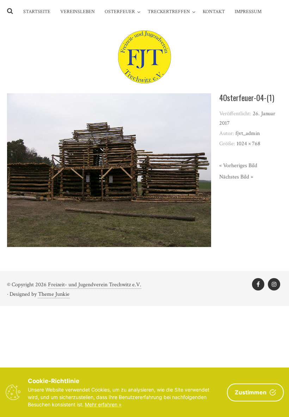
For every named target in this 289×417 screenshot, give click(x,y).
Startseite (36, 11)
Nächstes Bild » (236, 177)
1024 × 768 (248, 143)
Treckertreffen (169, 11)
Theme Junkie (53, 294)
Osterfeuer (120, 11)
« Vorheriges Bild (238, 165)
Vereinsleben (77, 11)
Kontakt (214, 11)
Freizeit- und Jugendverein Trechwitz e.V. (94, 284)
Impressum (248, 11)
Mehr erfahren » (103, 404)
